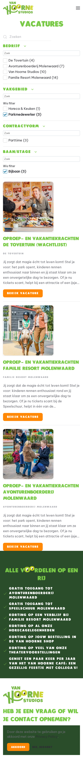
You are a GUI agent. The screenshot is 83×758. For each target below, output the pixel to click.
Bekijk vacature (23, 293)
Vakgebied (16, 89)
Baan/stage (18, 152)
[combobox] (27, 37)
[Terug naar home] (18, 8)
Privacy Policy (47, 737)
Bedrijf (12, 46)
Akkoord (18, 747)
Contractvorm (22, 126)
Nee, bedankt (42, 747)
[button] (78, 8)
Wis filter (9, 103)
